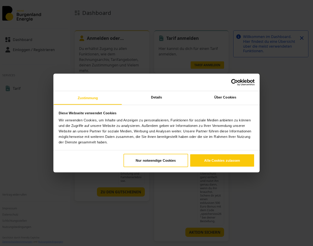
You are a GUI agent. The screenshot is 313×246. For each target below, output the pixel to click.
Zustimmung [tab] (88, 98)
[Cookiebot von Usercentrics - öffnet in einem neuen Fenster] (234, 82)
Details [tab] (156, 97)
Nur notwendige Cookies (156, 160)
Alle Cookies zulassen (222, 160)
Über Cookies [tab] (225, 97)
